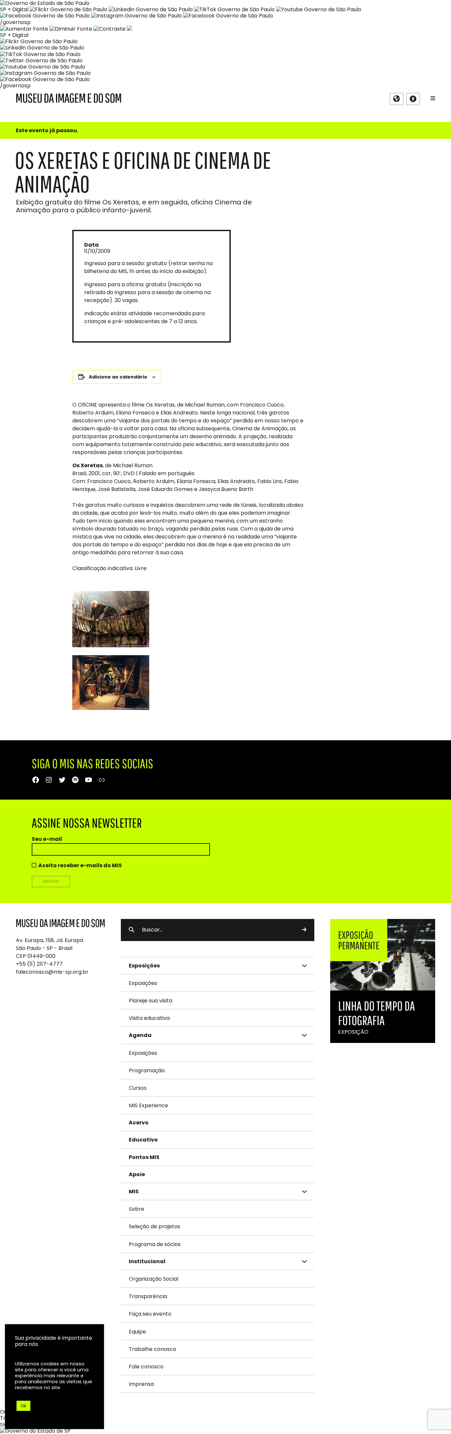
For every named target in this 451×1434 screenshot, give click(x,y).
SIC (4, 1424)
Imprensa (141, 1384)
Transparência (148, 1296)
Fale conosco (146, 1366)
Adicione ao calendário (118, 377)
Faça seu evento (150, 1314)
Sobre (136, 1209)
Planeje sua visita (150, 1000)
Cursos (138, 1088)
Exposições (143, 983)
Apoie (137, 1174)
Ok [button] (23, 1406)
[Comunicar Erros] (129, 29)
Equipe (137, 1331)
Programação (147, 1070)
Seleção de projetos (154, 1226)
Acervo (139, 1122)
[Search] (304, 929)
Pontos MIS (144, 1157)
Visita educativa (149, 1018)
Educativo (143, 1140)
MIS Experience (148, 1105)
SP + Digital (14, 9)
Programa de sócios (155, 1244)
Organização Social (153, 1279)
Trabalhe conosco (152, 1349)
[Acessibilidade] (413, 99)
